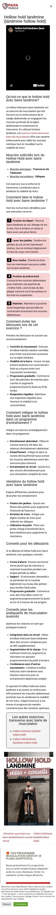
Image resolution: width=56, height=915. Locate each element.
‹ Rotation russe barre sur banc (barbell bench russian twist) (18, 837)
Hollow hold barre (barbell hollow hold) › (42, 837)
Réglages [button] (6, 904)
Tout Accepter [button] (20, 904)
